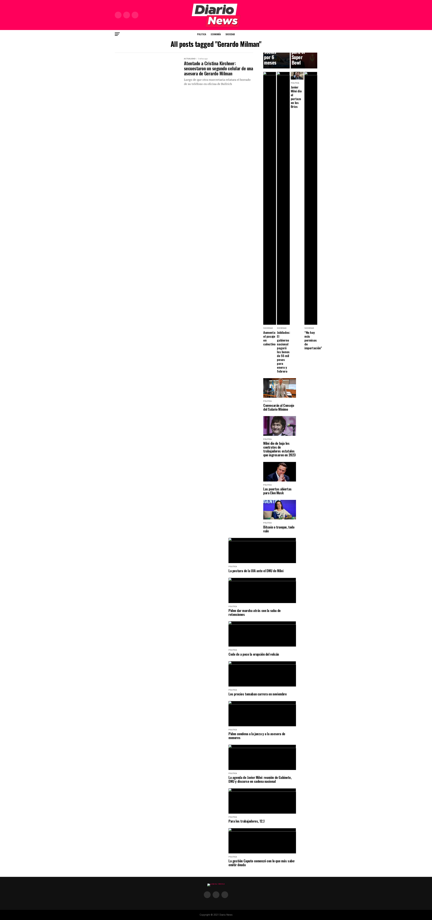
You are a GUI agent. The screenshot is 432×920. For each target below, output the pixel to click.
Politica (201, 34)
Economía (216, 34)
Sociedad (230, 34)
